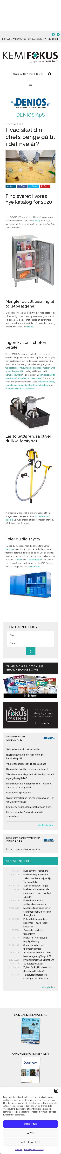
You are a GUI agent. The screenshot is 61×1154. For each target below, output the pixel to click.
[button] (56, 1090)
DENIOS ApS (30, 115)
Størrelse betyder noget (35, 885)
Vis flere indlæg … (46, 825)
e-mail (19, 559)
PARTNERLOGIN (51, 39)
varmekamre (11, 385)
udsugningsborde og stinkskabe (33, 385)
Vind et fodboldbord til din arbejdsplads (26, 764)
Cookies (18, 1149)
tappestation (12, 368)
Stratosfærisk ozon (33, 963)
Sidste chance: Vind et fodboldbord (24, 749)
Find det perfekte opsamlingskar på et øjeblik (29, 807)
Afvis (30, 1133)
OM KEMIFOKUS (35, 39)
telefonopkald (35, 559)
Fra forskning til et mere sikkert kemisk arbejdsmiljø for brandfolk (37, 878)
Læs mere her (42, 723)
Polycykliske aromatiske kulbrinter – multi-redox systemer (35, 923)
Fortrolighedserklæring (34, 1149)
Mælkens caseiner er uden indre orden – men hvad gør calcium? (37, 893)
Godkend (30, 1124)
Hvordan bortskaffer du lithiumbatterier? (27, 769)
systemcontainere (45, 381)
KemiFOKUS (30, 57)
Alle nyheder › (48, 987)
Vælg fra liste (30, 1142)
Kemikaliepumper (14, 375)
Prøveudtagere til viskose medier (34, 368)
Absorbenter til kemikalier (30, 378)
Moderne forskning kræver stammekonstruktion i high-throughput (37, 912)
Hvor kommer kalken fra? (36, 870)
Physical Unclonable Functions (38, 960)
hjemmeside (34, 566)
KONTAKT (6, 39)
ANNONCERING (19, 39)
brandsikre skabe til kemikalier (20, 388)
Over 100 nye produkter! (18, 792)
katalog (36, 220)
